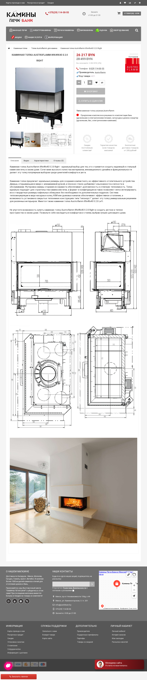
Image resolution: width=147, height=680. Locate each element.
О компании (12, 646)
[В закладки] (96, 82)
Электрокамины (42, 30)
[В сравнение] (102, 82)
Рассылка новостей (120, 642)
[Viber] (27, 601)
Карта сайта (47, 638)
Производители (83, 631)
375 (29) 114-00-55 (63, 609)
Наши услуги (35, 37)
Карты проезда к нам (15, 3)
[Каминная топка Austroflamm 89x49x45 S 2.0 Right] (39, 98)
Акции (18, 37)
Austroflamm (109, 111)
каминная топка (88, 111)
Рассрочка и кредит (36, 3)
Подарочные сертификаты (87, 635)
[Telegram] (21, 601)
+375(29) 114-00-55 (58, 12)
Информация (55, 37)
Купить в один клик (92, 101)
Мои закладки (118, 638)
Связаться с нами (49, 631)
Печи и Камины (65, 30)
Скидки (50, 3)
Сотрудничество (14, 649)
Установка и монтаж (15, 642)
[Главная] (8, 48)
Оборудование (121, 30)
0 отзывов (133, 57)
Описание (14, 161)
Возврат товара (48, 635)
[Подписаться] (92, 584)
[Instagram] (8, 601)
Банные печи (20, 30)
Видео (26, 161)
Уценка (103, 30)
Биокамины (86, 30)
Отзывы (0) (59, 161)
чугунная (99, 111)
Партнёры (81, 638)
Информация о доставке (17, 653)
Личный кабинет (118, 631)
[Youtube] (14, 601)
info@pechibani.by (63, 605)
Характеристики (41, 161)
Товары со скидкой (85, 642)
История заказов (119, 635)
